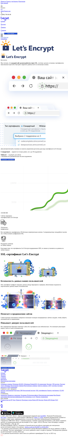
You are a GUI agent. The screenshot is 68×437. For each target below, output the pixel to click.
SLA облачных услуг (29, 397)
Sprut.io (3, 392)
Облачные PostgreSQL (30, 384)
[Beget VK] (34, 402)
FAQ (56, 400)
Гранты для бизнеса (12, 1)
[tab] (4, 37)
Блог (14, 400)
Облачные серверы (6, 384)
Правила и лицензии (14, 395)
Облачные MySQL (18, 384)
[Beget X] (34, 403)
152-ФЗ (61, 390)
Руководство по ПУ (7, 400)
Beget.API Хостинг (38, 400)
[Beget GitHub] (34, 405)
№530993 (43, 416)
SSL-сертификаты (41, 390)
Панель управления (42, 397)
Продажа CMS (18, 390)
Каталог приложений (7, 390)
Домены (3, 376)
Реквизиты (4, 395)
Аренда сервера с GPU (44, 385)
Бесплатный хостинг (29, 390)
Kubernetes (14, 387)
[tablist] (34, 38)
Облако (3, 373)
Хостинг (3, 374)
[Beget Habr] (34, 409)
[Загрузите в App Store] (6, 414)
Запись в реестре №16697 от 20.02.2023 (36, 427)
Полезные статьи (27, 400)
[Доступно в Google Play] (18, 414)
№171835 (3, 417)
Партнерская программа (8, 381)
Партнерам (22, 1)
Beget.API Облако (49, 400)
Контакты (4, 379)
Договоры (24, 395)
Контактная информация (15, 397)
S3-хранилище (42, 384)
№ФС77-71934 (38, 417)
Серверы (3, 378)
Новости (3, 1)
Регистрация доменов (17, 385)
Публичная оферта (32, 395)
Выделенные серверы (30, 385)
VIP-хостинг (56, 384)
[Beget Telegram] (34, 407)
